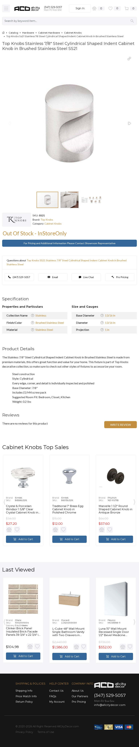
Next (134, 501)
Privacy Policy (24, 732)
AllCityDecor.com (68, 726)
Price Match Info (26, 696)
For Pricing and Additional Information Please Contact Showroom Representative (69, 243)
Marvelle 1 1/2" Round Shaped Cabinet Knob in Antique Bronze (115, 509)
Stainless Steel (44, 329)
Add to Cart (25, 539)
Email (55, 277)
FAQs (52, 696)
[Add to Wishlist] (17, 529)
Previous (4, 501)
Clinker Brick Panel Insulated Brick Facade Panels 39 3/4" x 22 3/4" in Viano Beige (23, 631)
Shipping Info (24, 690)
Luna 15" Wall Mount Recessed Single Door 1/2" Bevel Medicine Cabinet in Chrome (114, 632)
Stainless (40, 315)
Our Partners (80, 696)
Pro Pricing (121, 277)
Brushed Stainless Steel (49, 322)
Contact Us (56, 690)
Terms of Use (45, 732)
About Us (77, 690)
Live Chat (88, 277)
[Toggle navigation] (6, 8)
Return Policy (24, 701)
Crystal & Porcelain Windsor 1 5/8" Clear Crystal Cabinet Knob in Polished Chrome (22, 509)
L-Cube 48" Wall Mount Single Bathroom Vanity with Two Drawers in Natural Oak (68, 632)
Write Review (120, 424)
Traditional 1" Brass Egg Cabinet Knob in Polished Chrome (67, 509)
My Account (57, 701)
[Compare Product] (9, 529)
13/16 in (110, 315)
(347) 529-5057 (53, 7)
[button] (129, 58)
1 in (107, 329)
